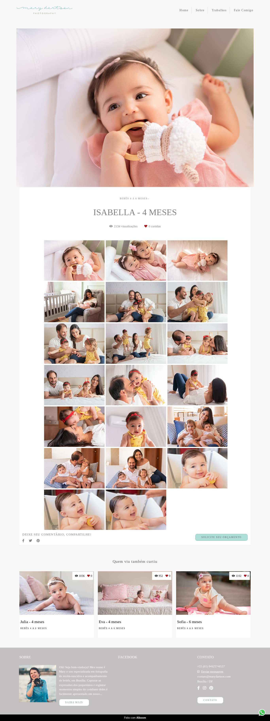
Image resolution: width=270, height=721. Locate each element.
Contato (210, 700)
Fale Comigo (243, 10)
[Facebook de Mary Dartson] (198, 688)
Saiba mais (74, 702)
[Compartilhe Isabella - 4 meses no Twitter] (31, 540)
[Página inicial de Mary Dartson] (44, 10)
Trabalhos (219, 10)
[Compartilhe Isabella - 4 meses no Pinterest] (38, 540)
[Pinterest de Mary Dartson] (211, 688)
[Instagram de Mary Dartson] (204, 688)
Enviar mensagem (212, 671)
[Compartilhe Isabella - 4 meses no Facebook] (23, 540)
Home (183, 10)
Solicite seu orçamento (221, 537)
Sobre (200, 10)
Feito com (135, 717)
